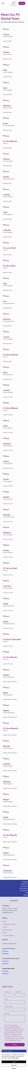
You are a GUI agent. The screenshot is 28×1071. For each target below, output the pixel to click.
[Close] (26, 1054)
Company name (8, 1006)
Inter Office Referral (8, 935)
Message (6, 1013)
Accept (14, 1062)
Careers (4, 932)
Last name (18, 991)
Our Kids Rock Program (9, 924)
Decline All (13, 1065)
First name (7, 991)
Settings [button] (14, 1068)
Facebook (5, 951)
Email (6, 999)
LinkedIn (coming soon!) (9, 943)
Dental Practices (7, 930)
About (4, 921)
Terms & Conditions (7, 1051)
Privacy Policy (15, 1058)
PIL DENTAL (14, 901)
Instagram (5, 963)
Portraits (4, 927)
